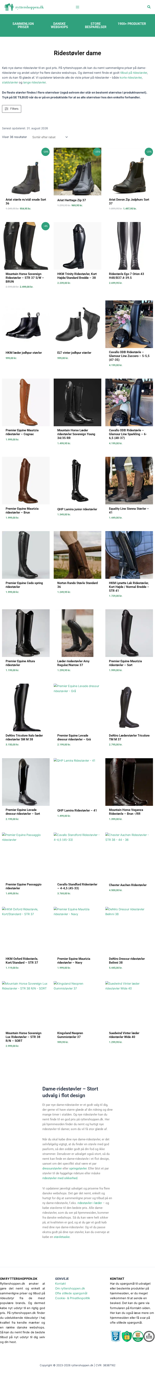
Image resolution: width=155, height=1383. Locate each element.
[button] (149, 6)
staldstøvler (10, 82)
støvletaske (62, 1237)
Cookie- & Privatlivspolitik (72, 1298)
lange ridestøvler (34, 82)
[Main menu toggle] (77, 7)
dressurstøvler (52, 1168)
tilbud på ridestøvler (133, 73)
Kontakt (60, 1283)
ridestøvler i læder (90, 1203)
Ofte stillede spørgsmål (71, 1293)
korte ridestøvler (131, 77)
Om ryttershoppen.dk (70, 1288)
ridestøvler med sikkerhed (59, 1178)
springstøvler (78, 1168)
